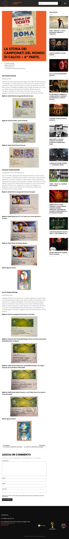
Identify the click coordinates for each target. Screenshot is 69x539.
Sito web (4, 489)
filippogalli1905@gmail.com (8, 523)
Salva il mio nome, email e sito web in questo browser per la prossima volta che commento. (23, 496)
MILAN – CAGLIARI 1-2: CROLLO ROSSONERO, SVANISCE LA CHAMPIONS (57, 32)
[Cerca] (59, 3)
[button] (65, 3)
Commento (5, 460)
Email (4, 483)
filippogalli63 (5, 525)
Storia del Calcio (10, 67)
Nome (4, 478)
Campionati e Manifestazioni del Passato (15, 68)
